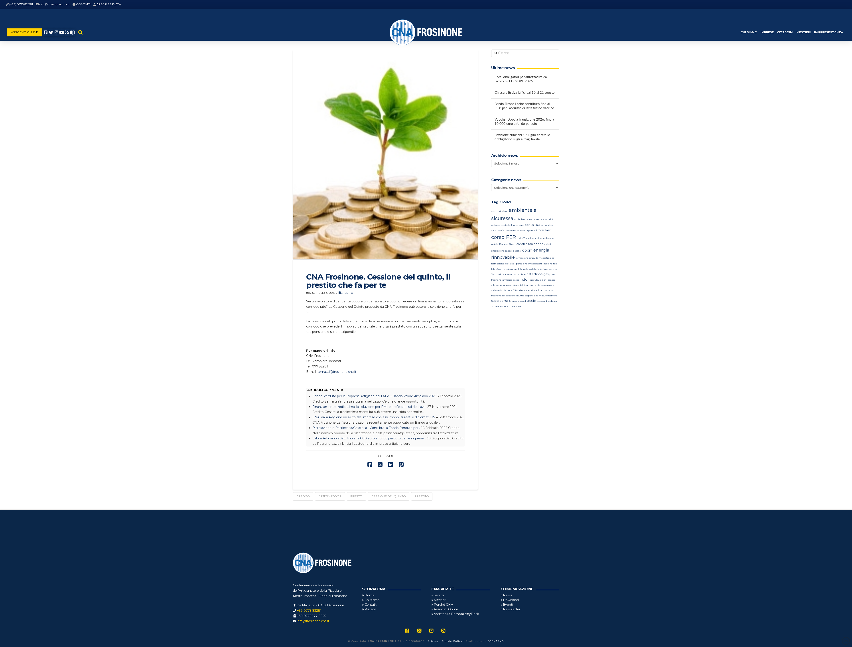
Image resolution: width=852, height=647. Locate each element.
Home (370, 595)
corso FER (503, 237)
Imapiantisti (535, 263)
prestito (422, 496)
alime (505, 211)
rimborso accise (510, 279)
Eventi (508, 605)
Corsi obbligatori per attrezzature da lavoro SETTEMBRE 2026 (521, 79)
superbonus (499, 300)
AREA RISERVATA (109, 4)
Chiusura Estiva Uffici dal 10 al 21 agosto (525, 92)
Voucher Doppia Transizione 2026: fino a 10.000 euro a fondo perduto (524, 121)
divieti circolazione (529, 244)
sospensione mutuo (513, 295)
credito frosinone (535, 238)
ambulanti (520, 219)
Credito (347, 292)
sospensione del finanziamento (523, 285)
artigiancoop (330, 496)
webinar (552, 301)
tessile (531, 300)
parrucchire (519, 274)
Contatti (371, 605)
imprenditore (550, 263)
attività (549, 219)
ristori (524, 280)
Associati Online (446, 609)
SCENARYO (496, 641)
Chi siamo (372, 600)
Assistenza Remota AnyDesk (456, 614)
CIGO (494, 230)
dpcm (527, 250)
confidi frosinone (507, 230)
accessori (496, 211)
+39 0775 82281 (309, 611)
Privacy (370, 609)
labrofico (496, 269)
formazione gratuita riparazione (509, 263)
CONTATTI (83, 4)
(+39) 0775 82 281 (21, 4)
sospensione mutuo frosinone (541, 295)
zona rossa (515, 306)
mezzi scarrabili (510, 269)
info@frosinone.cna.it (54, 4)
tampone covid (517, 301)
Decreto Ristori (507, 244)
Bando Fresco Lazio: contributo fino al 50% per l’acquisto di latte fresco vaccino (524, 106)
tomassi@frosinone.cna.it (337, 372)
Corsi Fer (543, 230)
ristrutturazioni (538, 279)
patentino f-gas (537, 274)
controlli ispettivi (526, 230)
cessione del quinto (388, 496)
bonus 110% (532, 224)
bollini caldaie (516, 225)
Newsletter (511, 609)
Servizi (439, 595)
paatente (507, 274)
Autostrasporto (499, 225)
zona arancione (500, 306)
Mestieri (440, 600)
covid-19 (521, 238)
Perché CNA (443, 605)
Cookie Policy (452, 641)
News (507, 595)
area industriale (535, 219)
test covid (542, 301)
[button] (80, 32)
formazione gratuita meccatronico (535, 257)
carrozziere (547, 225)
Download (511, 600)
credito (303, 496)
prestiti (356, 496)
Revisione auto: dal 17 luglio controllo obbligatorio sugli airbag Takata (522, 137)
